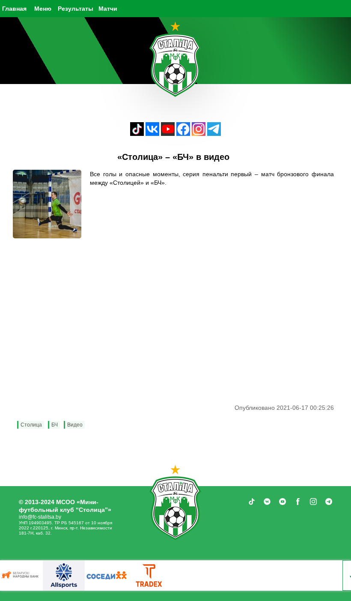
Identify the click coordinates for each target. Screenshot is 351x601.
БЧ (54, 425)
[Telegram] (214, 133)
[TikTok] (137, 133)
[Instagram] (198, 133)
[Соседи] (107, 575)
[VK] (152, 133)
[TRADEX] (149, 575)
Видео (75, 425)
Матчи (107, 8)
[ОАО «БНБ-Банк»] (21, 575)
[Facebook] (183, 133)
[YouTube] (168, 133)
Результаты (75, 8)
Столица (31, 425)
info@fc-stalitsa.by (40, 517)
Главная (14, 8)
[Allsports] (64, 575)
